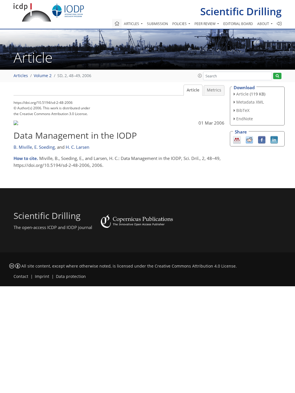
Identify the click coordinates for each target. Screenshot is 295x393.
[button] (200, 75)
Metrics (214, 90)
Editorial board (238, 23)
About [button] (263, 23)
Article (193, 90)
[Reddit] (249, 139)
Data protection (71, 276)
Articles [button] (132, 23)
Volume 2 (43, 75)
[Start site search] (277, 76)
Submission (157, 23)
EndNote (244, 118)
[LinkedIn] (274, 139)
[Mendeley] (237, 139)
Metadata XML (250, 102)
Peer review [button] (205, 23)
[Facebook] (262, 139)
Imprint (42, 276)
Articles (21, 75)
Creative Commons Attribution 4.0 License (195, 266)
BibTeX (242, 110)
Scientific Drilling (240, 11)
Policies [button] (180, 23)
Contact (21, 276)
